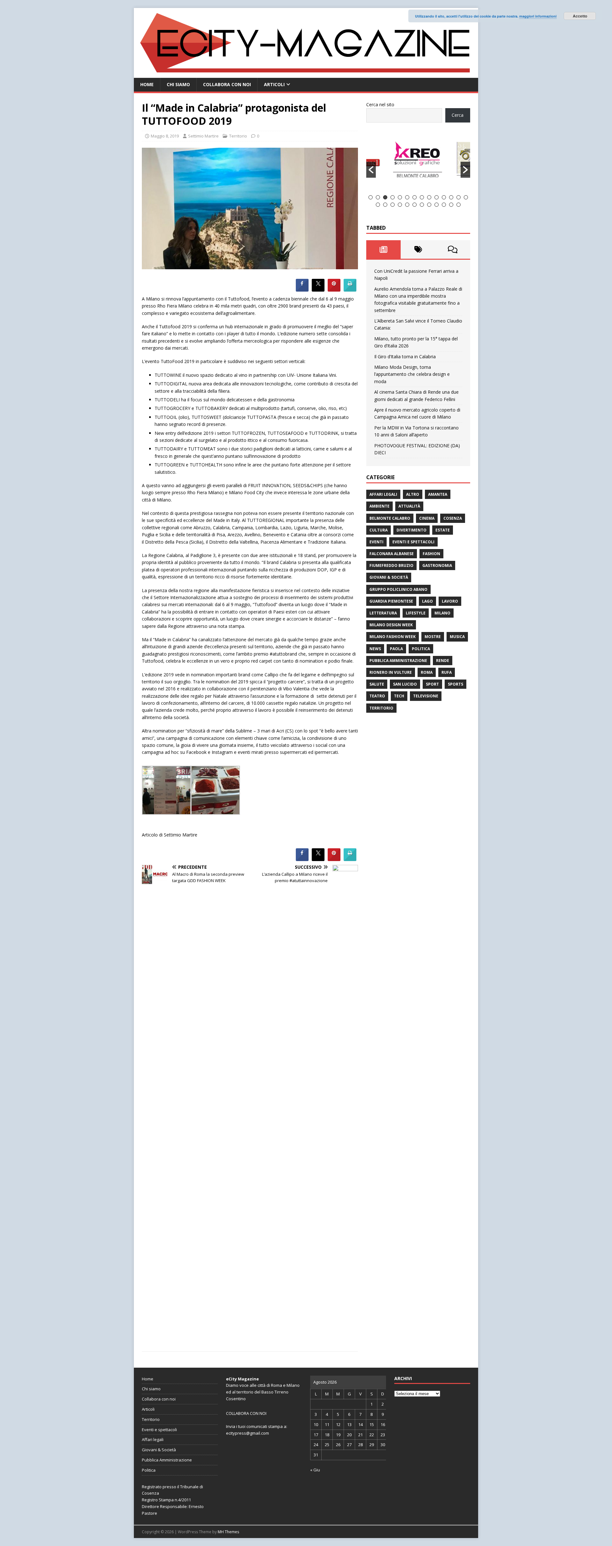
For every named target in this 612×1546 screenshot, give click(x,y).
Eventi (376, 542)
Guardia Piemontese (391, 601)
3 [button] (385, 197)
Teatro (377, 696)
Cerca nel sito (380, 104)
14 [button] (466, 197)
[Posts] (383, 249)
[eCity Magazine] (306, 74)
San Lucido (405, 684)
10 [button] (436, 197)
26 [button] (458, 205)
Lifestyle (416, 613)
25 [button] (451, 205)
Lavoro (450, 601)
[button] (371, 170)
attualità (409, 506)
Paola (396, 648)
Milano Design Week (391, 625)
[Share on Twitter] (318, 289)
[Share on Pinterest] (334, 289)
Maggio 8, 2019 (165, 136)
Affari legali (383, 494)
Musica (457, 636)
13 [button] (458, 197)
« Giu (315, 1470)
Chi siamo (178, 84)
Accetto (580, 16)
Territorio (238, 136)
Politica (421, 648)
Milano (442, 613)
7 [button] (414, 197)
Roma (427, 672)
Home (147, 84)
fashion (431, 553)
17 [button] (392, 205)
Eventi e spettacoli (413, 542)
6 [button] (407, 197)
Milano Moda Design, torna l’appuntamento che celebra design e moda (412, 374)
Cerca (457, 115)
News (375, 648)
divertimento (411, 530)
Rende (442, 660)
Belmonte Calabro (389, 518)
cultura (378, 530)
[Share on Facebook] (302, 289)
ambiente (379, 506)
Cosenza (452, 518)
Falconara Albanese (391, 553)
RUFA (446, 672)
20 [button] (414, 205)
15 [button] (378, 205)
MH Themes (228, 1532)
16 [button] (385, 205)
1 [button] (370, 197)
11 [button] (444, 197)
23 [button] (436, 205)
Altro (412, 494)
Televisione (425, 696)
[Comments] (452, 249)
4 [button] (392, 197)
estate (442, 530)
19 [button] (407, 205)
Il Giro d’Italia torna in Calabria (405, 356)
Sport (432, 684)
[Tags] (418, 249)
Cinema (426, 518)
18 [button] (400, 205)
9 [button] (429, 197)
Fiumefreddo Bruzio (391, 565)
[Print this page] (350, 289)
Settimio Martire (203, 136)
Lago (427, 601)
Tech (399, 696)
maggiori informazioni (538, 16)
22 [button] (429, 205)
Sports (455, 684)
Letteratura (383, 613)
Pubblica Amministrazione (398, 660)
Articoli (274, 84)
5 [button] (400, 197)
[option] (418, 162)
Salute (376, 684)
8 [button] (422, 197)
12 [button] (451, 197)
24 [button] (444, 205)
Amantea (437, 494)
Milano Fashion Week (392, 636)
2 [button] (378, 197)
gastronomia (437, 565)
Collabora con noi (227, 84)
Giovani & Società (388, 577)
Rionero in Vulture (390, 672)
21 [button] (422, 205)
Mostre (433, 636)
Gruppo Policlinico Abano (398, 589)
